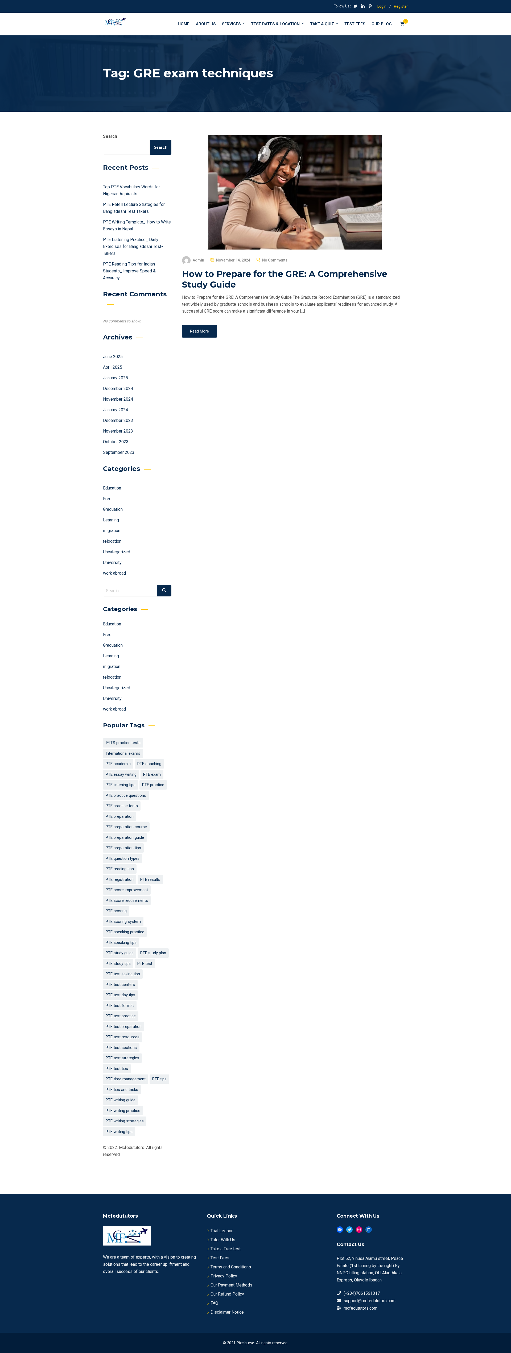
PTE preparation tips (123, 847)
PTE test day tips (120, 995)
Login (381, 6)
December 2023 (118, 420)
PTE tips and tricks (122, 1089)
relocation (112, 541)
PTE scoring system (123, 921)
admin (198, 260)
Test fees (354, 24)
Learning (111, 519)
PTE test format (120, 1005)
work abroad (114, 573)
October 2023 (116, 441)
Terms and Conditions (231, 1266)
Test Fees (220, 1257)
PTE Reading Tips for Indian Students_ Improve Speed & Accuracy (129, 271)
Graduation (113, 509)
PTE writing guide (120, 1100)
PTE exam (152, 774)
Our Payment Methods (231, 1285)
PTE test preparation (124, 1026)
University (112, 562)
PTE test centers (120, 984)
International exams (123, 753)
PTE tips (159, 1079)
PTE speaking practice (125, 931)
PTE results (150, 879)
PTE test (144, 963)
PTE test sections (121, 1047)
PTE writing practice (123, 1110)
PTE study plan (153, 953)
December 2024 (118, 388)
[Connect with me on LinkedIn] (363, 7)
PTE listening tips (120, 784)
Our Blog (382, 24)
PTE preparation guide (125, 837)
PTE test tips (117, 1068)
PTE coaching (149, 763)
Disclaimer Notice (227, 1312)
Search (110, 136)
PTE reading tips (120, 868)
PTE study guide (120, 953)
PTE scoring (116, 910)
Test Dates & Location (275, 24)
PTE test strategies (122, 1058)
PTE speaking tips (121, 942)
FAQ (214, 1303)
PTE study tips (118, 963)
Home (183, 24)
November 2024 (118, 399)
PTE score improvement (127, 889)
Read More (199, 331)
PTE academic (118, 763)
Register (401, 6)
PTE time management (126, 1079)
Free (107, 498)
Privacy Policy (224, 1276)
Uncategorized (116, 551)
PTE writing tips (119, 1131)
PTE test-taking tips (123, 974)
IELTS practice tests (123, 742)
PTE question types (122, 858)
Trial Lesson (222, 1230)
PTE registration (120, 879)
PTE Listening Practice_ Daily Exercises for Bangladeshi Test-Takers (133, 246)
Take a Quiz (322, 24)
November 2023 (118, 431)
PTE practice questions (126, 795)
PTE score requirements (127, 900)
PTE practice (153, 784)
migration (111, 530)
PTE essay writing (121, 774)
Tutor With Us (223, 1239)
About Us (206, 24)
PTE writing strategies (125, 1121)
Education (112, 488)
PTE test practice (121, 1016)
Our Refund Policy (227, 1294)
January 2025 (115, 377)
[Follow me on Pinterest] (370, 7)
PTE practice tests (122, 805)
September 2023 (118, 452)
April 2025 (112, 367)
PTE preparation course (126, 826)
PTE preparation (120, 816)
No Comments (274, 260)
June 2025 (113, 356)
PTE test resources (122, 1037)
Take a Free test (226, 1248)
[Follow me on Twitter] (355, 7)
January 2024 (115, 409)
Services (231, 24)
